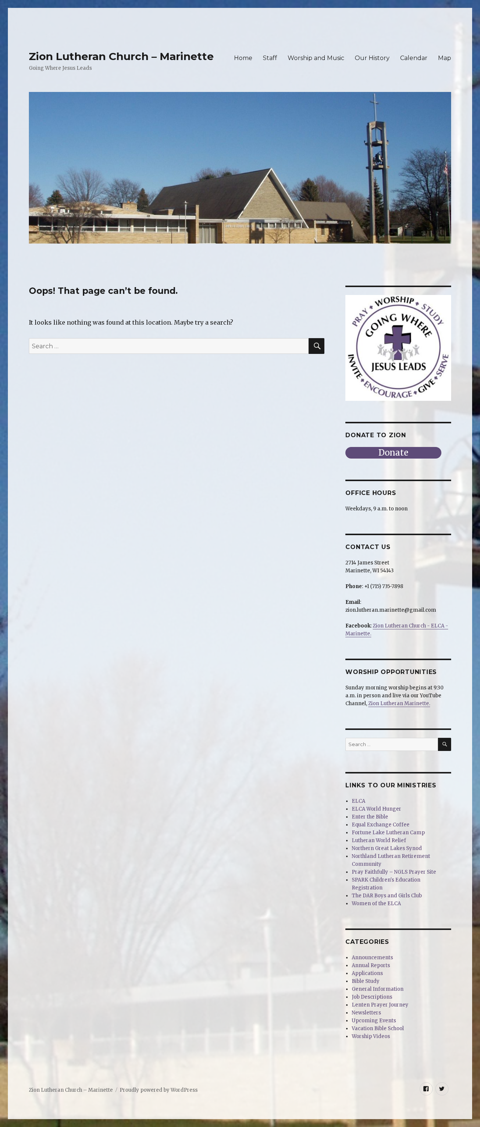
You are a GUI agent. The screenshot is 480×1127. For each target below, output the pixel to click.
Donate (393, 452)
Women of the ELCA (376, 903)
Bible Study (366, 981)
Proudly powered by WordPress (159, 1090)
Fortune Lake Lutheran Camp (388, 832)
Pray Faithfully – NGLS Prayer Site (394, 872)
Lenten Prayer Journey (380, 1005)
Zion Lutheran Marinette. (399, 703)
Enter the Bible (370, 817)
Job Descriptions (372, 997)
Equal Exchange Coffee (381, 825)
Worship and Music (316, 58)
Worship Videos (371, 1036)
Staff (270, 58)
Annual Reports (371, 965)
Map (444, 58)
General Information (378, 989)
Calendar (414, 58)
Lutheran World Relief (379, 840)
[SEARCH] (444, 744)
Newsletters (366, 1013)
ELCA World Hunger (376, 809)
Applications (367, 973)
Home (243, 58)
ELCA (358, 801)
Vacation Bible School (378, 1028)
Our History (372, 58)
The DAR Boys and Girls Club (387, 895)
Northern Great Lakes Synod (387, 848)
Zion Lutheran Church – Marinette (121, 56)
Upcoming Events (374, 1020)
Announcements (372, 957)
